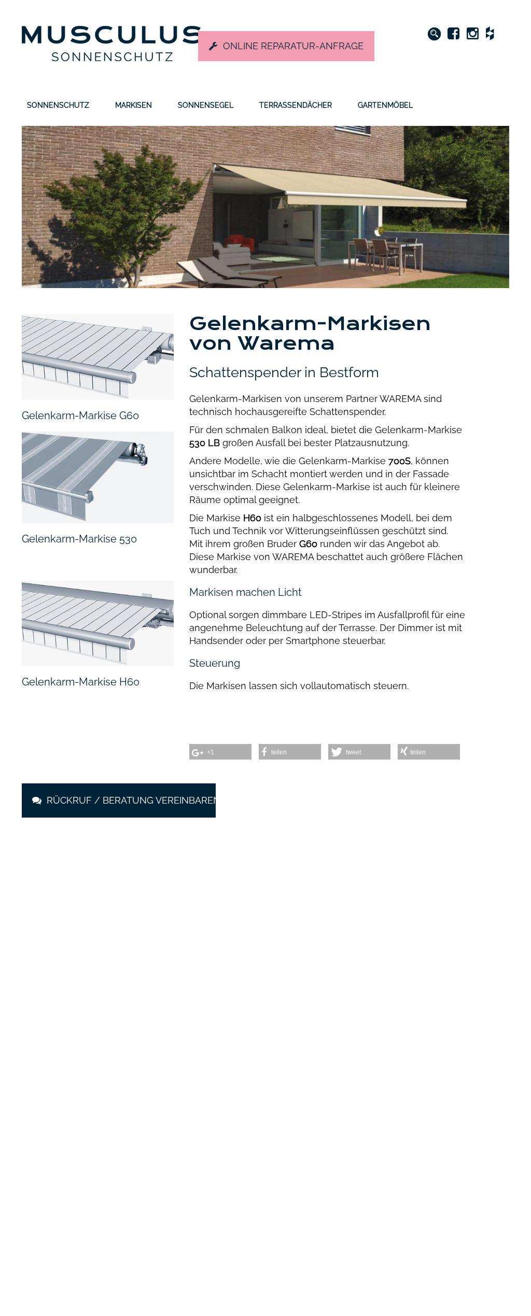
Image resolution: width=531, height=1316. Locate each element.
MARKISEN (133, 105)
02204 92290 (87, 1134)
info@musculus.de (88, 1152)
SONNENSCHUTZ (58, 105)
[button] (255, 1014)
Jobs (327, 1121)
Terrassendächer (266, 1133)
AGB (326, 1195)
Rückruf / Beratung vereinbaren (130, 800)
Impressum (338, 1183)
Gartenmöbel (260, 1145)
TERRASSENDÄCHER (295, 105)
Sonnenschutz (262, 1096)
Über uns (334, 1096)
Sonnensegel (260, 1121)
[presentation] (45, 957)
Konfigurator (259, 1158)
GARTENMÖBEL (385, 105)
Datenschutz (340, 1170)
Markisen (253, 1108)
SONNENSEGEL (205, 105)
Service (331, 1133)
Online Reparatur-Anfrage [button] (293, 45)
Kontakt (332, 1158)
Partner (331, 1145)
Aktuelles (334, 1108)
